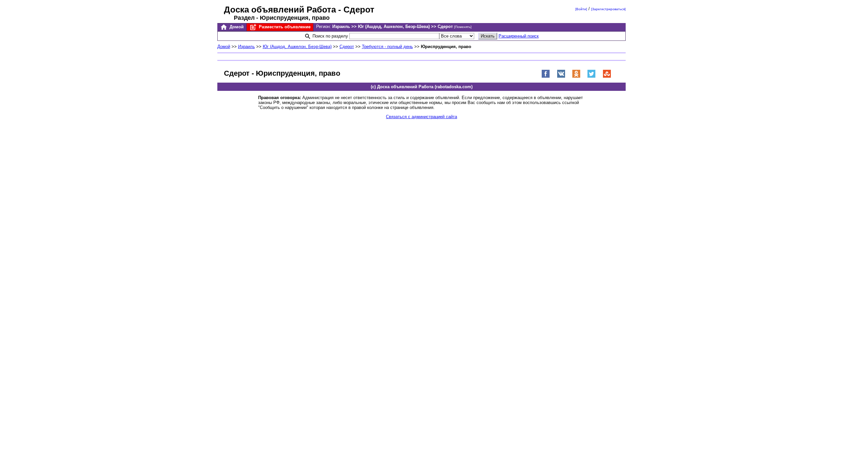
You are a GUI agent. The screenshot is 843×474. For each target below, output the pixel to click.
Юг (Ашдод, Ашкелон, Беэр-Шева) (297, 46)
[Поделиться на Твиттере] (591, 76)
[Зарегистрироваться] (608, 9)
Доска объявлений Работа (280, 9)
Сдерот (347, 46)
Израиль (246, 46)
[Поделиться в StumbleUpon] (607, 76)
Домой (236, 26)
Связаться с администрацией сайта (421, 116)
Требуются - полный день (387, 46)
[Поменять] (463, 27)
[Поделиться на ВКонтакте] (561, 76)
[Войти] (581, 9)
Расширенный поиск (519, 36)
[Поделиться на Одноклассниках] (576, 76)
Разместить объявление (284, 26)
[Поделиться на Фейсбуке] (546, 76)
